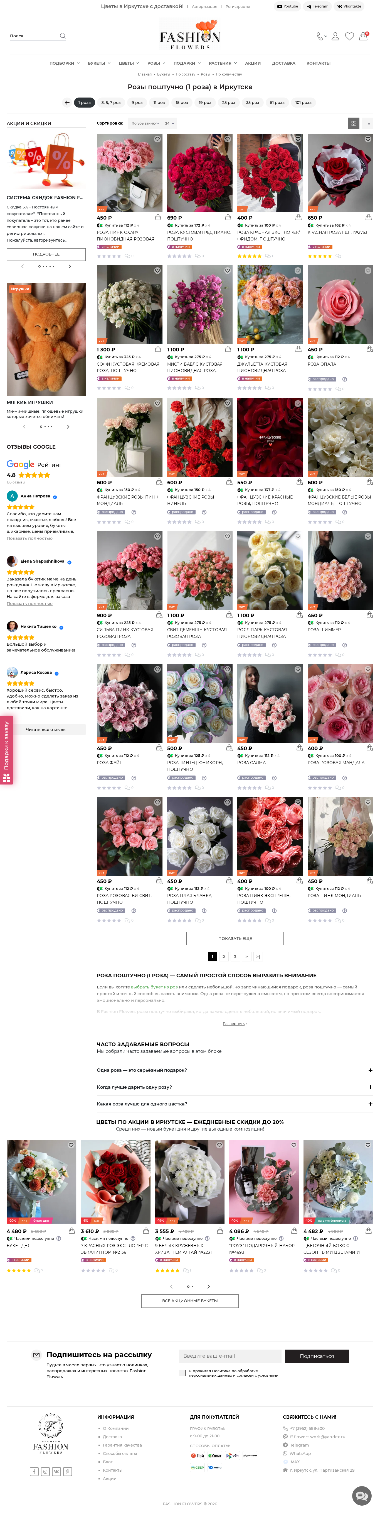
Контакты (318, 63)
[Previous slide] (22, 266)
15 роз (182, 102)
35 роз (252, 102)
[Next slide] (69, 266)
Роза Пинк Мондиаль (334, 895)
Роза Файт (109, 762)
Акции (253, 63)
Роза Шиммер (324, 629)
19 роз (205, 102)
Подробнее (46, 254)
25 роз (228, 102)
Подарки (184, 63)
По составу (185, 74)
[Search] (63, 35)
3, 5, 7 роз (111, 102)
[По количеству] (67, 103)
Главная (145, 74)
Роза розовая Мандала (336, 762)
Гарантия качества (122, 1445)
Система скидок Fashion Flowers (54, 197)
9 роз (137, 102)
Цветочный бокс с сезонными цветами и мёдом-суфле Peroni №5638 (336, 1252)
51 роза (277, 102)
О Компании (116, 1428)
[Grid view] (353, 123)
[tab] (39, 266)
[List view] (367, 123)
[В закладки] (157, 139)
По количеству (229, 74)
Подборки (62, 63)
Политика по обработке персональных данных (223, 1373)
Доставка (283, 63)
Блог (108, 1461)
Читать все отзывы (46, 729)
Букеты (96, 63)
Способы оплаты (120, 1453)
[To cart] (158, 217)
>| (258, 956)
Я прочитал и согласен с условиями (233, 1373)
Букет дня (19, 1245)
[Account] (335, 36)
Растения (220, 63)
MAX (295, 1461)
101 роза (303, 102)
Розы (153, 63)
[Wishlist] (349, 36)
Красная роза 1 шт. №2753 (337, 232)
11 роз (159, 102)
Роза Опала (322, 364)
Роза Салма (251, 762)
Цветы (126, 63)
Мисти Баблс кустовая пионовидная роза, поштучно (195, 371)
